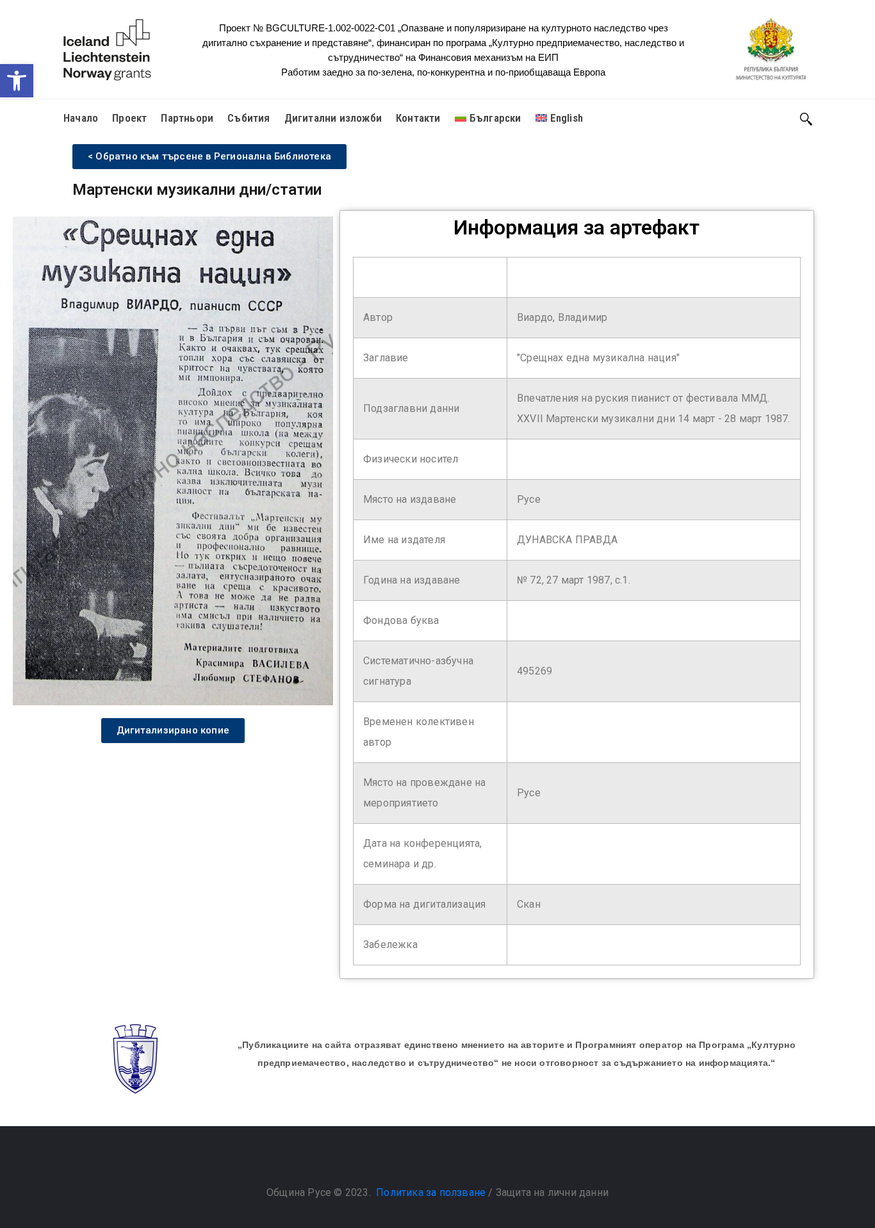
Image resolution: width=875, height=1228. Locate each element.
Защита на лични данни (552, 1192)
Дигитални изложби (333, 117)
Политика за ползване (431, 1192)
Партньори (187, 117)
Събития (248, 117)
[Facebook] (424, 1160)
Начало (80, 117)
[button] (16, 80)
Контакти (418, 117)
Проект (129, 117)
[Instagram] (450, 1160)
